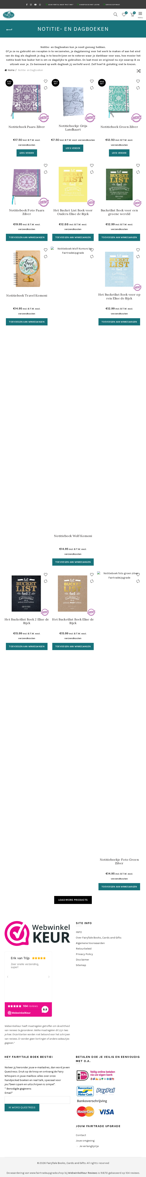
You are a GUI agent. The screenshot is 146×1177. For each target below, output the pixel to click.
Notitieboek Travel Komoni (26, 295)
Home (11, 70)
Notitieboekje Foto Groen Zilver (119, 861)
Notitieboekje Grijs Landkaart (73, 127)
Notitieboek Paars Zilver (27, 127)
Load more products (73, 899)
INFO (79, 932)
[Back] (9, 30)
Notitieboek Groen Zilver (119, 127)
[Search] (116, 14)
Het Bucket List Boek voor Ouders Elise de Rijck (73, 212)
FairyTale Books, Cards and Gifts (66, 1163)
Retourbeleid (83, 948)
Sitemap (81, 965)
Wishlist (126, 13)
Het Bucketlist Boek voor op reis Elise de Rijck (119, 296)
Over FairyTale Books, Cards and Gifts (98, 937)
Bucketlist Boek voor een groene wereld (119, 212)
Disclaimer (82, 959)
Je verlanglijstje (89, 1146)
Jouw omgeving (85, 1140)
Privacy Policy (84, 954)
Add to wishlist (45, 81)
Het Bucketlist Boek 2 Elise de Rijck (27, 621)
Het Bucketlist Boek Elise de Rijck (73, 621)
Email (9, 1092)
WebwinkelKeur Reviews (82, 1173)
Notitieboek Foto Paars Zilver (26, 212)
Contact (81, 1135)
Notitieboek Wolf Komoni (73, 536)
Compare (45, 88)
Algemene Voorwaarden (90, 943)
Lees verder (27, 153)
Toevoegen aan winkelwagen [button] (26, 237)
